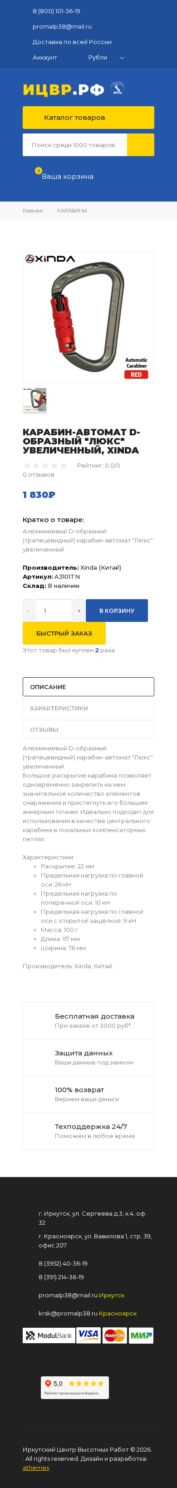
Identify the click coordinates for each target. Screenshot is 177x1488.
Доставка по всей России (72, 41)
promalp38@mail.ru (62, 26)
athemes (36, 1467)
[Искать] (140, 144)
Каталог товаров (73, 117)
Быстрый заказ (64, 633)
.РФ (67, 88)
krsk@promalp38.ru (68, 1313)
